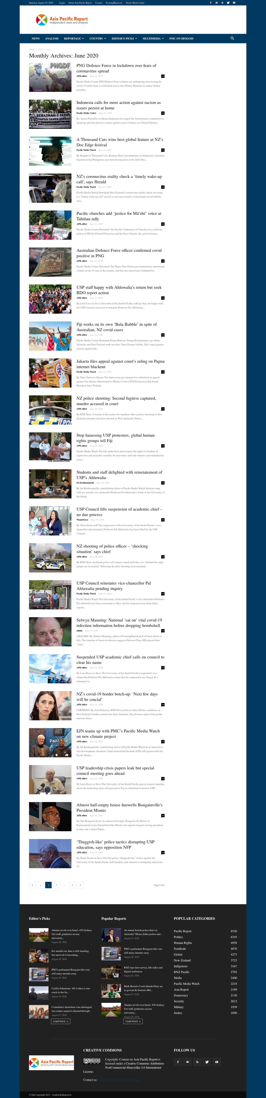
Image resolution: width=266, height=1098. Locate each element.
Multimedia (152, 38)
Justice (178, 1013)
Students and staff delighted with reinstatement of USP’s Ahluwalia (119, 474)
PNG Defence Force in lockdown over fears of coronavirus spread (116, 68)
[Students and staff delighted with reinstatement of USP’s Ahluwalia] (50, 484)
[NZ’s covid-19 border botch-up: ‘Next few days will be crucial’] (50, 705)
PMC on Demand (181, 38)
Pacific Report (182, 931)
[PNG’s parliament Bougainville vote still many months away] (38, 974)
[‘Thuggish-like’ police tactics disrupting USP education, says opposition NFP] (50, 853)
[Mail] (216, 2)
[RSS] (222, 2)
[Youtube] (234, 2)
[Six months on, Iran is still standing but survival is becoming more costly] (38, 956)
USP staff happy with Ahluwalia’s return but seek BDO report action (119, 289)
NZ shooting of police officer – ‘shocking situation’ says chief (112, 548)
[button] (232, 38)
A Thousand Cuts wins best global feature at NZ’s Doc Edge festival (120, 141)
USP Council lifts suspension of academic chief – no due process (119, 511)
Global (178, 954)
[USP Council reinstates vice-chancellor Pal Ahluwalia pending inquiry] (50, 594)
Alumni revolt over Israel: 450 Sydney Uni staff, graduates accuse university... (72, 934)
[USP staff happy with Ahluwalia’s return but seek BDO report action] (50, 299)
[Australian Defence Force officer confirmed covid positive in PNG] (50, 262)
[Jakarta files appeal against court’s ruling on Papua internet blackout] (50, 373)
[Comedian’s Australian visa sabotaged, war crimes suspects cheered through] (38, 1012)
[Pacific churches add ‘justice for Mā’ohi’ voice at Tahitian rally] (50, 225)
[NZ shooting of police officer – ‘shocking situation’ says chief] (50, 557)
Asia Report (181, 989)
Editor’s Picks (123, 38)
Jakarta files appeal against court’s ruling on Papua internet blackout (121, 363)
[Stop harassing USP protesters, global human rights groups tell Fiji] (50, 447)
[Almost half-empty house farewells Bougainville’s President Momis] (50, 816)
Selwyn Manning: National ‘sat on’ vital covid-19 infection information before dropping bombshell (119, 622)
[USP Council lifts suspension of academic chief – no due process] (50, 520)
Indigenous (181, 966)
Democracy (181, 995)
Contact (98, 2)
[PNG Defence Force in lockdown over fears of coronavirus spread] (50, 77)
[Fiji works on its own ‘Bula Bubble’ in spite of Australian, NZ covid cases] (50, 336)
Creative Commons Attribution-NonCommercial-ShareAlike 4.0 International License (124, 1067)
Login (62, 2)
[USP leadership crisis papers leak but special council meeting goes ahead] (50, 779)
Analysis (52, 38)
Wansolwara (82, 519)
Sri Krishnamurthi (85, 482)
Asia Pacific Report (146, 1059)
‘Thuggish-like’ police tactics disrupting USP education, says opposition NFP (115, 844)
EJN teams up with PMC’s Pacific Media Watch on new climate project (118, 733)
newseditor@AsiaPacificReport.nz (119, 1080)
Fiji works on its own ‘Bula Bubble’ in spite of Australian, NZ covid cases (117, 326)
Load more (59, 1021)
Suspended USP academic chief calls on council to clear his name (120, 659)
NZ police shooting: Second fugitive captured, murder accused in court (116, 400)
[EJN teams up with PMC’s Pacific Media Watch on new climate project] (50, 742)
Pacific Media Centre (135, 2)
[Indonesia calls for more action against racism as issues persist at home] (50, 114)
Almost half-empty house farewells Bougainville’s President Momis (120, 807)
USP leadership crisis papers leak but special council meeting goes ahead (115, 770)
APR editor (82, 76)
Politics (178, 937)
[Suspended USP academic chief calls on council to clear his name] (50, 668)
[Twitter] (228, 2)
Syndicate (180, 948)
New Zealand (182, 960)
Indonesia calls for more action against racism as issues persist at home (119, 105)
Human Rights (183, 943)
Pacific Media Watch (86, 150)
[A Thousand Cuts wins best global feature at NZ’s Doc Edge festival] (50, 151)
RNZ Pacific (181, 972)
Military (179, 1007)
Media (178, 978)
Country (96, 38)
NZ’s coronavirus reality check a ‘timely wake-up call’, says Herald (119, 178)
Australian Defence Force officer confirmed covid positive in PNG (119, 252)
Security (179, 1001)
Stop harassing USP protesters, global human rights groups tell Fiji (116, 437)
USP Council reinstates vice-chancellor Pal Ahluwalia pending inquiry (114, 585)
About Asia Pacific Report (80, 2)
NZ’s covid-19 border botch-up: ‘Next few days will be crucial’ (117, 696)
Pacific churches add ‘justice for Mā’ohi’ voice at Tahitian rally (119, 215)
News (36, 38)
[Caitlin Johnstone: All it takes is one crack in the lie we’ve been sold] (38, 993)
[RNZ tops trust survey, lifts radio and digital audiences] (111, 972)
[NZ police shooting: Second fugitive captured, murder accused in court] (50, 410)
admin (79, 630)
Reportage (72, 38)
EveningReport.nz (114, 2)
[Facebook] (211, 2)
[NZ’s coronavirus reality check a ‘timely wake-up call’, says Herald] (50, 188)
